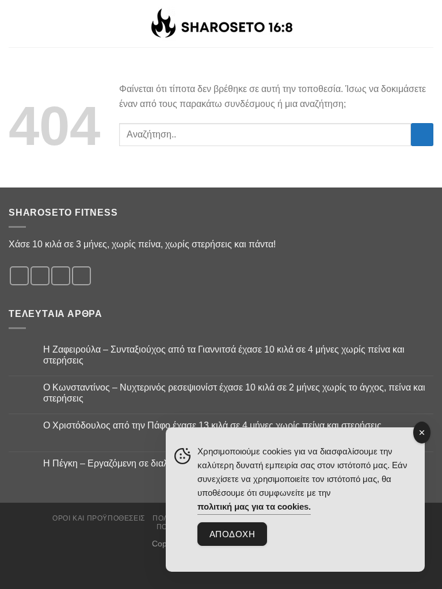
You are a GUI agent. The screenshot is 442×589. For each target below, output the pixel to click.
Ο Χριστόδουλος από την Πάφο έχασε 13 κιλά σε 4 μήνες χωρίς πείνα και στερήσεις (212, 425)
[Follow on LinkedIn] (81, 275)
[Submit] (422, 134)
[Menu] (426, 23)
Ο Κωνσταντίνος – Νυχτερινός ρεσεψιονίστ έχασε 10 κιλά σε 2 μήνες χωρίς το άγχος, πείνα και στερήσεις (234, 393)
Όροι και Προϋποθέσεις (98, 518)
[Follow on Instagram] (40, 275)
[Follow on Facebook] (19, 275)
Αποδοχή (232, 534)
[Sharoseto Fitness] (221, 24)
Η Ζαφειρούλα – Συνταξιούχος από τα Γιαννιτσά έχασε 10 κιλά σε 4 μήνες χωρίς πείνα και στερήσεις (224, 355)
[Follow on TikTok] (60, 275)
